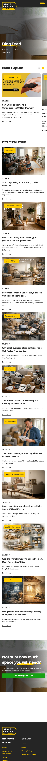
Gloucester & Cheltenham (7, 752)
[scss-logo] (9, 6)
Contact (24, 747)
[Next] (43, 68)
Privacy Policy (26, 751)
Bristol (4, 748)
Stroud (4, 757)
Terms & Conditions (28, 754)
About (23, 744)
